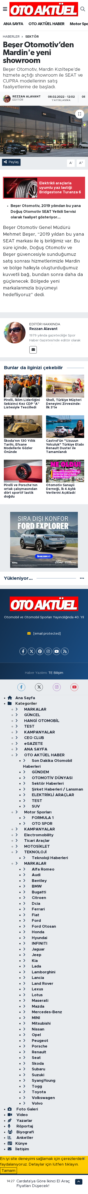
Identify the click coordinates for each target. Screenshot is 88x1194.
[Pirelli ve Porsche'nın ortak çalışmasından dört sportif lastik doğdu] (23, 471)
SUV (35, 806)
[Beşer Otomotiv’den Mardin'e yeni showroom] (44, 131)
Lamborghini (43, 972)
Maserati (39, 1000)
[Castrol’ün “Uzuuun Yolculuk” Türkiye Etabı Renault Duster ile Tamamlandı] (65, 426)
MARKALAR (34, 709)
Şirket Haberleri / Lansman (57, 789)
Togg (36, 1086)
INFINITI (39, 943)
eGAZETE (33, 744)
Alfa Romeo (42, 869)
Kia (34, 961)
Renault (38, 1052)
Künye (21, 1143)
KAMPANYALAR (39, 732)
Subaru (38, 1069)
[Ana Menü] (5, 9)
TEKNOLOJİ (35, 852)
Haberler (11, 36)
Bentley (39, 881)
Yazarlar (23, 1121)
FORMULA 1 (42, 818)
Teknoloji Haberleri (49, 858)
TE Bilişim (55, 673)
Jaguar (38, 949)
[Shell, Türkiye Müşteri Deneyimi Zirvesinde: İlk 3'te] (65, 386)
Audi (35, 875)
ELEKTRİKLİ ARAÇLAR (52, 795)
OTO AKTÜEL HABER (46, 24)
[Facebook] (23, 651)
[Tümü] (82, 578)
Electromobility (38, 835)
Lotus (37, 995)
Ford (36, 920)
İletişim (22, 1149)
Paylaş (14, 162)
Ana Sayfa (25, 698)
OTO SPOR (41, 823)
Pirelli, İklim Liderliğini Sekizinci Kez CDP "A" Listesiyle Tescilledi (22, 404)
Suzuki (37, 1075)
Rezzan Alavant (43, 329)
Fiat (35, 915)
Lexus (37, 989)
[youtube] (74, 687)
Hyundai (39, 938)
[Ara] (82, 9)
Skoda (37, 1063)
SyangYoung (43, 1080)
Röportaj (24, 1126)
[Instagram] (48, 651)
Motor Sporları (37, 812)
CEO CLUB (33, 738)
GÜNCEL (31, 715)
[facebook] (21, 687)
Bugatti (38, 892)
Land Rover (42, 983)
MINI (35, 1018)
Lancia (37, 978)
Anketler (24, 1138)
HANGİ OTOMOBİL (41, 721)
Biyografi (24, 1132)
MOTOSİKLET (36, 846)
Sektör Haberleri (47, 783)
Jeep (36, 955)
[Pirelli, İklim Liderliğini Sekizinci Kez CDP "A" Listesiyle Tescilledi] (23, 386)
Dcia (35, 903)
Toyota (38, 1092)
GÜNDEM (40, 772)
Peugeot (39, 1041)
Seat (36, 1058)
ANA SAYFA (13, 24)
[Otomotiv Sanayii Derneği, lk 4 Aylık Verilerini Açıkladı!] (65, 471)
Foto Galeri (26, 1109)
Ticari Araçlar (36, 841)
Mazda (37, 1006)
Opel (36, 1035)
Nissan (37, 1029)
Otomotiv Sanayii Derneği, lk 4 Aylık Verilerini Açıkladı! (61, 489)
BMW (36, 886)
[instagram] (57, 687)
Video (21, 1115)
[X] (31, 651)
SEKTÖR (32, 36)
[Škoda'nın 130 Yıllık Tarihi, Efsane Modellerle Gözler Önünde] (23, 426)
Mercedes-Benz (46, 1012)
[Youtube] (56, 651)
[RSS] (65, 651)
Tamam (8, 1170)
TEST (29, 726)
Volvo (37, 1103)
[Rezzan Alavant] (14, 332)
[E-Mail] (33, 349)
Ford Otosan (43, 926)
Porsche (39, 1046)
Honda (37, 932)
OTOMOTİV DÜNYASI (52, 778)
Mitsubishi (41, 1023)
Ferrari (38, 909)
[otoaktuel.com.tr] (43, 9)
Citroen (38, 898)
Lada (36, 966)
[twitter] (39, 687)
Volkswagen (43, 1098)
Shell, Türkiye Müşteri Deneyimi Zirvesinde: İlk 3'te (63, 404)
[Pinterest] (40, 651)
